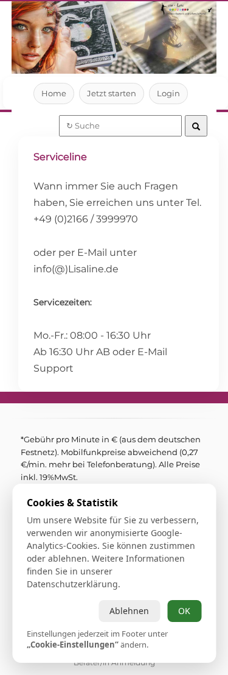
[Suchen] (196, 125)
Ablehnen (129, 611)
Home (53, 93)
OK (184, 611)
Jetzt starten (111, 93)
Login (168, 93)
